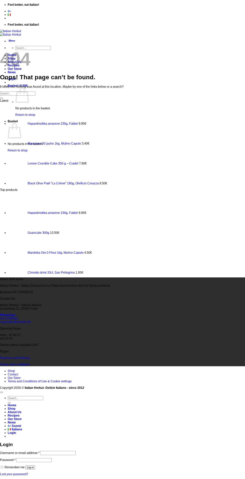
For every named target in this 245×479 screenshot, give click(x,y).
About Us (14, 412)
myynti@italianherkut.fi (15, 322)
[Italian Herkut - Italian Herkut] (10, 32)
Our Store (14, 377)
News (12, 72)
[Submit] (1, 98)
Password (8, 460)
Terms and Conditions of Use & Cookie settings (40, 381)
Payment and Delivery (15, 358)
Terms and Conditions (15, 364)
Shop (11, 371)
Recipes (14, 415)
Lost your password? (14, 474)
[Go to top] (1, 392)
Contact (13, 374)
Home (12, 405)
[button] (11, 41)
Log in (30, 467)
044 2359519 (9, 318)
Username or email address (19, 452)
